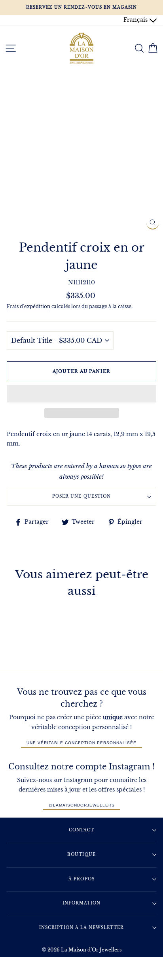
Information (81, 903)
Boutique (81, 854)
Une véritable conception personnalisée (81, 743)
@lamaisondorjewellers (82, 805)
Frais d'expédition (28, 306)
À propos (81, 879)
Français (136, 20)
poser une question (81, 496)
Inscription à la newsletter (81, 927)
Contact (81, 830)
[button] (81, 393)
